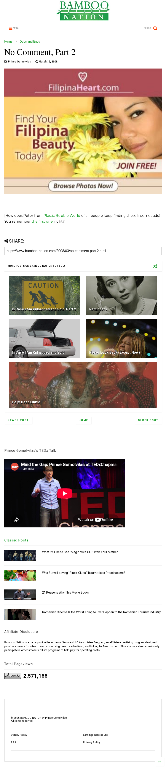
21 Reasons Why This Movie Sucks (65, 592)
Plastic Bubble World (61, 216)
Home (8, 41)
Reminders (98, 309)
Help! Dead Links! (26, 402)
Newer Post (18, 420)
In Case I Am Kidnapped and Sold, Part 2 (44, 309)
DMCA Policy (19, 734)
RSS (13, 742)
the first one (42, 221)
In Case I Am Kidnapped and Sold (38, 352)
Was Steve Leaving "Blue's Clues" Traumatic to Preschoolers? (83, 573)
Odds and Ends (30, 41)
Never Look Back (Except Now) (114, 352)
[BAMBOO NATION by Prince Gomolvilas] (83, 18)
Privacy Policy (91, 742)
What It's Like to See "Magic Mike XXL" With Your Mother (80, 552)
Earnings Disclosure (95, 734)
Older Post (148, 420)
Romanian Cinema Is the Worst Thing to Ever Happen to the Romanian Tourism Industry (101, 612)
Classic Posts (16, 540)
